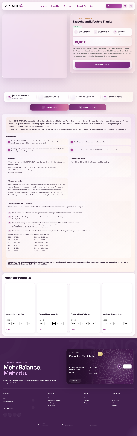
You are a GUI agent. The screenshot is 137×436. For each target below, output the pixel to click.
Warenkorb (87, 398)
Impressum (115, 398)
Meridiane (43, 6)
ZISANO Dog (51, 405)
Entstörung (51, 403)
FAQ (85, 403)
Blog (91, 6)
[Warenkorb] (131, 6)
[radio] (9, 323)
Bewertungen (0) (89, 107)
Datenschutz (115, 400)
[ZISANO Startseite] (16, 6)
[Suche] (125, 6)
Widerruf (114, 405)
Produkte (55, 6)
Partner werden (114, 6)
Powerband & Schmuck (54, 400)
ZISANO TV (81, 6)
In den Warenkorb (102, 64)
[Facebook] (10, 415)
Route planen (75, 380)
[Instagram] (5, 415)
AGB (113, 403)
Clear (8, 329)
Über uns (67, 6)
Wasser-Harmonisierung (55, 398)
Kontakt (86, 400)
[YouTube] (19, 415)
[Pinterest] (14, 415)
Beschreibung (51, 107)
